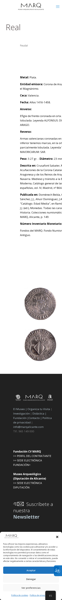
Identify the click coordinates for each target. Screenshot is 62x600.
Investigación (21, 413)
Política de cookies (19, 595)
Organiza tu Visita (39, 409)
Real (13, 27)
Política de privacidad (39, 595)
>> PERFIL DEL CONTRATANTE (32, 456)
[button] (57, 536)
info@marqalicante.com (28, 427)
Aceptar (31, 570)
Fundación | (21, 418)
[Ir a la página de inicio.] (31, 6)
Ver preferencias (31, 587)
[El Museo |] (40, 360)
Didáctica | (39, 413)
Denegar (31, 579)
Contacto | (35, 418)
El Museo (19, 409)
